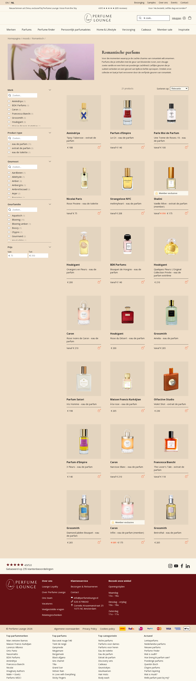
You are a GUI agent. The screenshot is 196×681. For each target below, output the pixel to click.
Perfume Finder (152, 650)
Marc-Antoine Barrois (17, 640)
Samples (151, 2)
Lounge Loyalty (50, 586)
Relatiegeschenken (52, 614)
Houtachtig (19, 240)
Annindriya (18, 101)
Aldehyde (18, 176)
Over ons (163, 2)
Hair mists (103, 674)
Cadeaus (102, 664)
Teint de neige (59, 643)
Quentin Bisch (151, 664)
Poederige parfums (153, 660)
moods (26, 38)
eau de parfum (21, 143)
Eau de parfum (105, 654)
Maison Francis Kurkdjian (26, 126)
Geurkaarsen (104, 670)
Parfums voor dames (108, 643)
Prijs (10, 247)
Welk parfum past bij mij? (156, 677)
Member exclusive (168, 193)
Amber (17, 180)
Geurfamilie (14, 204)
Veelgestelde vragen (53, 609)
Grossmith (19, 117)
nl (12, 2)
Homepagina (14, 38)
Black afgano (58, 657)
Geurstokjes (104, 667)
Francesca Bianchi (22, 113)
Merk (10, 89)
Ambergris (19, 185)
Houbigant (19, 121)
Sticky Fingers (59, 677)
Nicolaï (9, 667)
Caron (16, 109)
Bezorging (139, 2)
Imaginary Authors (15, 670)
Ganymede (57, 647)
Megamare (57, 650)
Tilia (54, 664)
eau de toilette (21, 152)
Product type (15, 132)
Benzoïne (18, 197)
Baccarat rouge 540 (62, 640)
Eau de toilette (105, 650)
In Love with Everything (63, 674)
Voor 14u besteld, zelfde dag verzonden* (167, 8)
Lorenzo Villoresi (14, 647)
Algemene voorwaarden (66, 628)
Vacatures (47, 603)
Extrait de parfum (106, 657)
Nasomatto (12, 654)
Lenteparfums (151, 640)
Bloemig (18, 219)
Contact (184, 2)
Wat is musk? (150, 674)
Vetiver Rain (58, 670)
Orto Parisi (11, 650)
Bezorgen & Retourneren (84, 586)
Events (174, 2)
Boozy (16, 227)
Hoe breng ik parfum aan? (157, 657)
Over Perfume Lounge (54, 592)
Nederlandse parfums (155, 643)
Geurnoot (13, 161)
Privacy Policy (90, 628)
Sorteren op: (163, 88)
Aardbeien (18, 172)
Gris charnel (58, 660)
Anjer (16, 193)
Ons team (47, 597)
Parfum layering (152, 670)
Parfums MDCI (13, 677)
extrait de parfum (22, 148)
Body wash (103, 677)
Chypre (17, 232)
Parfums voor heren (108, 647)
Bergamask (58, 654)
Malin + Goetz (13, 674)
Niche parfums (105, 640)
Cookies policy (107, 628)
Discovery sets (105, 660)
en (7, 2)
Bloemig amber (21, 223)
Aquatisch (18, 215)
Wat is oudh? (150, 654)
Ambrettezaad (21, 189)
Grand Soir (57, 667)
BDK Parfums (20, 105)
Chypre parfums (152, 667)
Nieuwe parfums (152, 647)
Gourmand (19, 236)
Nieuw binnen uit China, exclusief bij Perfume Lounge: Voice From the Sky (43, 8)
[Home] (98, 18)
